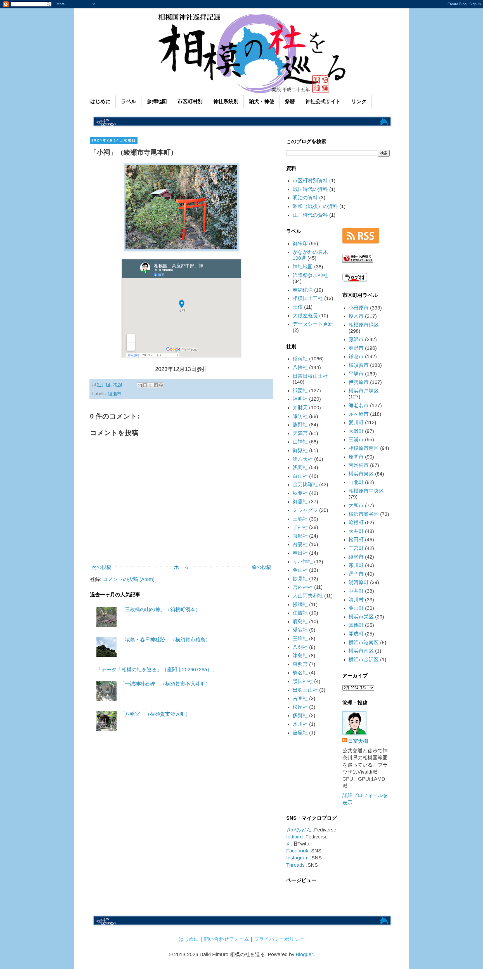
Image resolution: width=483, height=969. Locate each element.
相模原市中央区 (366, 491)
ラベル (128, 101)
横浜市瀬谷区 (364, 514)
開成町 (356, 634)
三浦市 (356, 439)
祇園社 (300, 390)
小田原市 (359, 308)
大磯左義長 (305, 315)
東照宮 (300, 664)
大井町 (356, 531)
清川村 (356, 599)
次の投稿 (101, 567)
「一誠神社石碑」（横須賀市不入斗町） (165, 684)
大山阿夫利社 (308, 596)
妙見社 (300, 579)
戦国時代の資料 (310, 189)
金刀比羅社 (305, 484)
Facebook (297, 851)
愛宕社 (300, 630)
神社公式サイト (323, 101)
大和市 (356, 505)
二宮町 (356, 548)
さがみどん (298, 830)
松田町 (356, 539)
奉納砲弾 (303, 290)
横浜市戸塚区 (364, 391)
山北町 (356, 482)
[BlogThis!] (145, 385)
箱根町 (356, 522)
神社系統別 (225, 101)
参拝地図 (157, 101)
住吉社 (300, 613)
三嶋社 (300, 519)
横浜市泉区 (361, 474)
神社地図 (303, 267)
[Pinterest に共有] (161, 385)
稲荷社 (300, 358)
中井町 (356, 591)
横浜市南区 (361, 651)
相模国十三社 (308, 298)
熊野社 (300, 424)
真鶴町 (356, 625)
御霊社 (300, 501)
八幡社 (300, 367)
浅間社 (300, 467)
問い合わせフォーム (226, 939)
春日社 (300, 553)
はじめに (100, 101)
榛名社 (300, 672)
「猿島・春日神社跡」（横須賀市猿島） (165, 639)
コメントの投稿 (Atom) (129, 579)
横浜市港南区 (364, 642)
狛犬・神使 (261, 101)
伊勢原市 (359, 382)
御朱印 (300, 243)
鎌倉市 (356, 356)
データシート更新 (313, 324)
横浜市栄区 (361, 617)
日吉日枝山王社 (310, 376)
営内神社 (303, 587)
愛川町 (356, 422)
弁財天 (300, 407)
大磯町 (356, 431)
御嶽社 (300, 450)
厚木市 (356, 316)
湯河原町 (359, 582)
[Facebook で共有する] (155, 385)
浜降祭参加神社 (310, 275)
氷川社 (300, 724)
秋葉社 (300, 493)
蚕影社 (300, 536)
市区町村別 (190, 101)
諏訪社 (300, 416)
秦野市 (356, 348)
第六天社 (303, 459)
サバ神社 (303, 561)
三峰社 (300, 638)
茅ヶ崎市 (359, 414)
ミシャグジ (305, 510)
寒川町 (356, 565)
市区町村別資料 (310, 180)
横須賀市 (359, 365)
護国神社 (303, 681)
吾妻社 (300, 544)
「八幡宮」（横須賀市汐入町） (155, 714)
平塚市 (356, 374)
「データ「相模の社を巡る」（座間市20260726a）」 (156, 669)
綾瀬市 (114, 393)
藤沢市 (356, 339)
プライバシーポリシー (279, 939)
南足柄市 (359, 465)
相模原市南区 (364, 448)
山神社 (300, 442)
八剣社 (300, 647)
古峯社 (300, 698)
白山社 (300, 476)
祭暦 (290, 101)
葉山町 (356, 608)
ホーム (181, 567)
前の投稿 (261, 567)
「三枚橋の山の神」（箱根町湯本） (160, 609)
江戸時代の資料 (310, 215)
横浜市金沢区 (364, 659)
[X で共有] (150, 385)
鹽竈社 (300, 733)
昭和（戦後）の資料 (315, 206)
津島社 (300, 655)
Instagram (297, 858)
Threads (295, 865)
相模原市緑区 (364, 325)
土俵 (298, 307)
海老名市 (359, 405)
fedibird (294, 837)
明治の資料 (305, 197)
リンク (358, 101)
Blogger (304, 954)
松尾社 (300, 707)
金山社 (300, 570)
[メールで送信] (140, 385)
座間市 (356, 457)
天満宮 (300, 433)
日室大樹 (358, 741)
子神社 (300, 527)
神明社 (300, 399)
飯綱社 (300, 604)
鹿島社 (300, 621)
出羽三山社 (305, 690)
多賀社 (300, 715)
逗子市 (356, 574)
